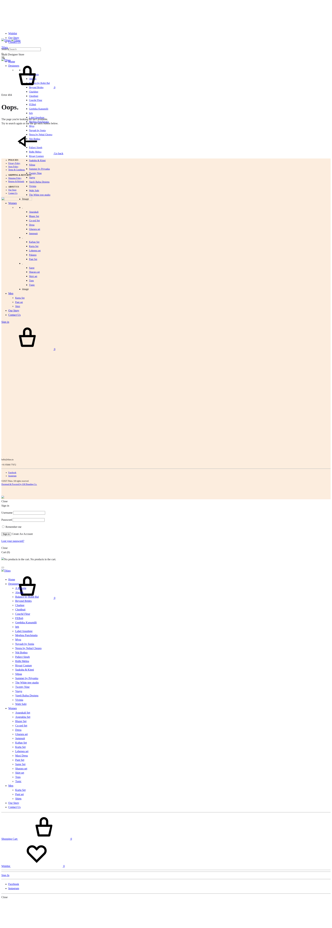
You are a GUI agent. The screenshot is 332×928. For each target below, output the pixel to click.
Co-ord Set (34, 220)
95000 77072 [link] (10, 465)
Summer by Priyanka (39, 169)
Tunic (18, 781)
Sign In (5, 875)
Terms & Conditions (16, 170)
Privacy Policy (14, 163)
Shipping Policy (14, 178)
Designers (13, 583)
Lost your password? (12, 541)
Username (6, 512)
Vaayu (32, 177)
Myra (31, 126)
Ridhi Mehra (22, 661)
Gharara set (34, 229)
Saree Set (20, 764)
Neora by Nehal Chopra (28, 648)
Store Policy (13, 166)
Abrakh (19, 592)
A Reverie (20, 588)
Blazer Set (34, 216)
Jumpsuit (33, 233)
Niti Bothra (21, 652)
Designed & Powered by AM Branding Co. (19, 484)
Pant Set (33, 259)
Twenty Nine (35, 173)
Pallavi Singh (22, 656)
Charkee (19, 605)
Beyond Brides (23, 600)
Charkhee (33, 91)
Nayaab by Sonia (24, 643)
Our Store (12, 190)
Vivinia (32, 186)
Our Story (13, 37)
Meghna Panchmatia (26, 635)
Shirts (18, 798)
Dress (18, 729)
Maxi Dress (21, 755)
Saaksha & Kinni (37, 160)
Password (6, 519)
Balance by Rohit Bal (27, 596)
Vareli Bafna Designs (39, 182)
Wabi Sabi (34, 190)
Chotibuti (33, 96)
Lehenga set (35, 250)
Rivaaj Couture (36, 156)
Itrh (31, 113)
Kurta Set (33, 246)
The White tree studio (39, 195)
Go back (58, 153)
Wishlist (12, 33)
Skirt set (33, 276)
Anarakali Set (22, 712)
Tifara (4, 47)
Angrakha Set (22, 716)
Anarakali (34, 212)
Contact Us (12, 193)
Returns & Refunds (16, 181)
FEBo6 (32, 104)
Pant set (19, 794)
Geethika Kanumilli (38, 109)
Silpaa (32, 165)
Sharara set (34, 272)
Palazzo (32, 255)
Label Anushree (24, 631)
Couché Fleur (35, 100)
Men (10, 785)
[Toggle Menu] (2, 56)
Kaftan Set (34, 242)
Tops (18, 777)
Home (11, 61)
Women (12, 708)
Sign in (6, 534)
